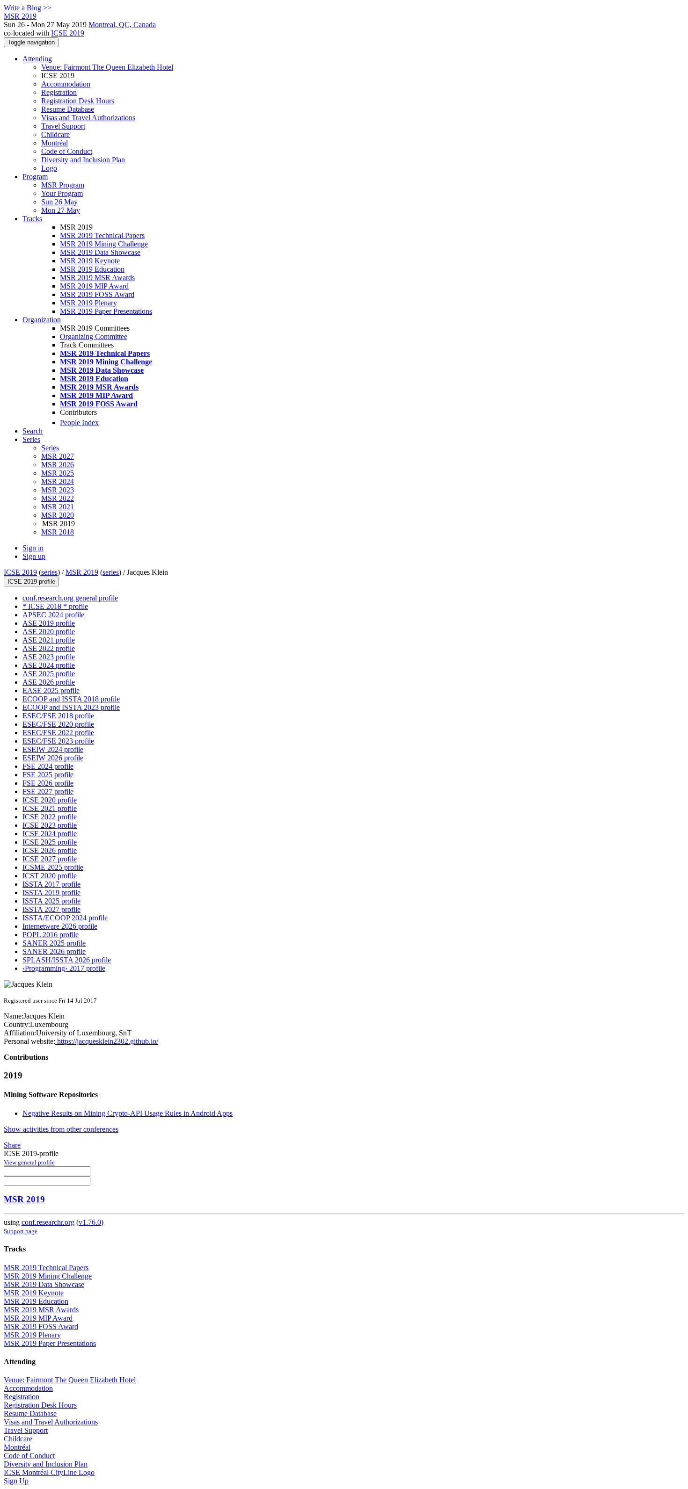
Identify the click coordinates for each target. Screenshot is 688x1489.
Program (35, 177)
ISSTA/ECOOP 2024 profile (65, 918)
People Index (79, 422)
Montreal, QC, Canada (122, 25)
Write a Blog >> (27, 8)
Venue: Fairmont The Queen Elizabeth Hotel (107, 67)
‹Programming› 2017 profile (63, 968)
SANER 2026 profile (54, 951)
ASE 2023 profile (48, 657)
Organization (41, 320)
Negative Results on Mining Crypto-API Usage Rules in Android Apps (127, 1113)
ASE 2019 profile (48, 623)
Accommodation (65, 84)
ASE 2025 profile (48, 674)
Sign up (33, 556)
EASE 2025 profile (51, 690)
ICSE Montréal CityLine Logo (49, 1472)
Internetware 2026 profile (59, 926)
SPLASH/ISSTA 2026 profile (66, 960)
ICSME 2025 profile (52, 867)
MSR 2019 (82, 572)
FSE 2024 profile (47, 766)
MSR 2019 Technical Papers (102, 235)
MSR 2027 (57, 456)
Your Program (62, 193)
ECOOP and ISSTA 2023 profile (71, 707)
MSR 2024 (57, 481)
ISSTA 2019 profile (51, 892)
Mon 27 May (60, 210)
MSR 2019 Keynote (90, 261)
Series (50, 448)
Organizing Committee (93, 336)
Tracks (32, 219)
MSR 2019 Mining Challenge (104, 244)
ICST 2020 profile (49, 876)
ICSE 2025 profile (49, 842)
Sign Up (16, 1481)
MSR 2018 (57, 532)
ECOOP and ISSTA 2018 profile (71, 699)
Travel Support (63, 126)
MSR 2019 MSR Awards (97, 278)
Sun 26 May (59, 202)
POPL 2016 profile (50, 935)
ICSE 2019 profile (31, 581)
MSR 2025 (57, 473)
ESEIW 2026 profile (52, 758)
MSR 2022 (57, 498)
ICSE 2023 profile (49, 825)
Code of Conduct (66, 151)
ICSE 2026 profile (49, 850)
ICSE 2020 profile (49, 800)
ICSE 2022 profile (49, 817)
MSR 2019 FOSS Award (97, 294)
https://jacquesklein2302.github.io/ (106, 1041)
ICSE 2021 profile (49, 808)
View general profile (29, 1162)
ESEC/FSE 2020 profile (58, 724)
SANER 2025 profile (54, 943)
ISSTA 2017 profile (51, 884)
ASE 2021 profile (48, 640)
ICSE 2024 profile (49, 834)
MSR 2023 (57, 490)
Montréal (54, 143)
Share (12, 1145)
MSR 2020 (57, 515)
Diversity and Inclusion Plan (83, 160)
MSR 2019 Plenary (88, 303)
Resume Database (67, 109)
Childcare (55, 134)
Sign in (33, 548)
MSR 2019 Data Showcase (100, 252)
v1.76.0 (90, 1222)
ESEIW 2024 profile (52, 749)
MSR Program (62, 185)
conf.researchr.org (48, 1222)
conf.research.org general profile (70, 598)
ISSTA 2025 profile (51, 901)
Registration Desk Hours (77, 101)
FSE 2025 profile (47, 775)
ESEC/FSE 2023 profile (58, 741)
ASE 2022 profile (48, 648)
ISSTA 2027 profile (51, 909)
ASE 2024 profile (48, 665)
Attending (37, 59)
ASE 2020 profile (48, 632)
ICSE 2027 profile (49, 859)
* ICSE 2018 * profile (55, 606)
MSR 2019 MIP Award (94, 286)
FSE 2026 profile (47, 783)
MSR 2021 (57, 507)
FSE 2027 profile (47, 791)
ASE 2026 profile (48, 682)
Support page (20, 1231)
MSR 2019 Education (92, 269)
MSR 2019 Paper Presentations (106, 311)
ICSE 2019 (67, 33)
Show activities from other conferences (61, 1129)
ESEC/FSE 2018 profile (58, 716)
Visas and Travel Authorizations (88, 118)
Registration (59, 92)
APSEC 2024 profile (53, 615)
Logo (49, 168)
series (49, 572)
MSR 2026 (57, 465)
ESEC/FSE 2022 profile (58, 733)
